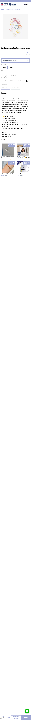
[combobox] (26, 4)
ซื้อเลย (26, 718)
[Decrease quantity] (2, 73)
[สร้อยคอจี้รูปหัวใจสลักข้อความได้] (8, 152)
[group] (15, 26)
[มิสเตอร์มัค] (23, 168)
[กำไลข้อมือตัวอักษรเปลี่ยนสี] (8, 168)
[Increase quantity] (11, 73)
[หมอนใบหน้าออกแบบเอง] (23, 152)
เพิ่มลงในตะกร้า (16, 718)
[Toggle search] (29, 4)
